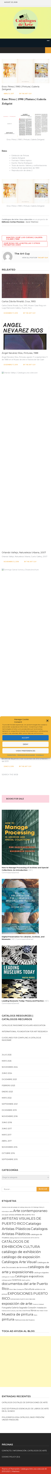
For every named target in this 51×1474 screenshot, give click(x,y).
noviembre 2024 (10, 1067)
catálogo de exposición (21, 1257)
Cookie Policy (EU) (11, 1457)
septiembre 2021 (10, 1104)
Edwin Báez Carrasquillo (16, 1289)
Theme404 (15, 1469)
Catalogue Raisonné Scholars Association (23, 1025)
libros (33, 1310)
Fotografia (6, 1308)
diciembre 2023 (9, 1079)
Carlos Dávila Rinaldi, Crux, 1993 (19, 301)
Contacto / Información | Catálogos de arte (24, 1451)
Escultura (29, 1289)
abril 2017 (7, 1141)
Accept (25, 738)
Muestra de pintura (17, 1314)
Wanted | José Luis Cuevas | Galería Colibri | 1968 (24, 238)
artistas (12, 1215)
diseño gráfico (26, 1280)
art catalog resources (24, 1207)
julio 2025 (6, 1055)
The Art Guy (26, 93)
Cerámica (16, 1280)
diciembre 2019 (9, 1110)
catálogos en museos (8, 1277)
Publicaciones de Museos (25, 1320)
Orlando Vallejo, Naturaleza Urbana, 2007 (24, 552)
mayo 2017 (6, 1135)
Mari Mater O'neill (42, 1310)
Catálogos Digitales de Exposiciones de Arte (25, 1402)
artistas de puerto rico (25, 1215)
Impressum (40, 755)
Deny (25, 744)
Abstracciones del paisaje (9, 1207)
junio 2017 (7, 1129)
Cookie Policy (11, 755)
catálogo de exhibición (21, 1252)
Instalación (41, 1308)
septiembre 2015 (10, 1159)
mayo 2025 (6, 1061)
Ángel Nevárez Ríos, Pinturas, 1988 (20, 353)
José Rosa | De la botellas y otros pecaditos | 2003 (22, 244)
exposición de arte (17, 1304)
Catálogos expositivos (29, 1276)
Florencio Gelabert (38, 1304)
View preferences (25, 751)
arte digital (5, 1215)
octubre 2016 (8, 1153)
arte (11, 1211)
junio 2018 (7, 1122)
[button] (47, 721)
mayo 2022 (7, 1098)
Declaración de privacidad (26, 755)
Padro (35, 1315)
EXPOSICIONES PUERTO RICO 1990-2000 (22, 1299)
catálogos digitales (41, 1272)
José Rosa (26, 1310)
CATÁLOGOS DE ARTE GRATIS (29, 1238)
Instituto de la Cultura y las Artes (12, 1310)
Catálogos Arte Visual (19, 1262)
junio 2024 (7, 1073)
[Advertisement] (25, 1361)
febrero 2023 (8, 1085)
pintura (8, 1319)
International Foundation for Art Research (25, 1031)
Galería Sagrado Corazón (24, 1307)
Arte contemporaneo (30, 1211)
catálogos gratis (6, 1280)
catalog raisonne (14, 1238)
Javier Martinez (32, 222)
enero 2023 (7, 1092)
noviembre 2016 (9, 1147)
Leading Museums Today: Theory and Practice (23, 1001)
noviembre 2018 (10, 1116)
